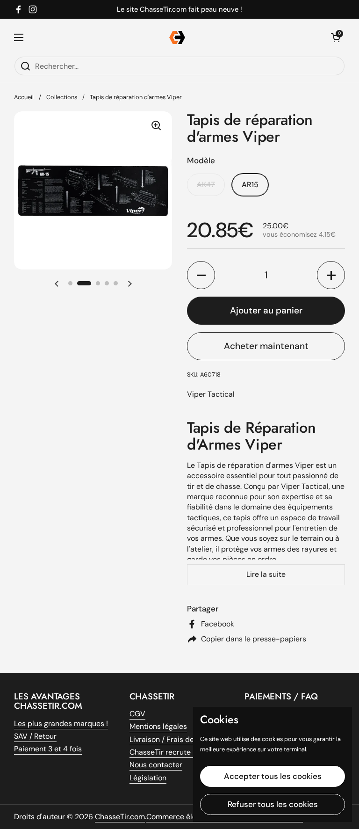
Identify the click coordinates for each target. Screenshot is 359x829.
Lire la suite (266, 574)
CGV (137, 714)
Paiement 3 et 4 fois (48, 749)
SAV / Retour (35, 736)
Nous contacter (155, 765)
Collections (61, 97)
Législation (147, 778)
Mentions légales (158, 726)
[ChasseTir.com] (177, 37)
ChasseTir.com (120, 817)
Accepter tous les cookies (273, 776)
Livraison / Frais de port (169, 739)
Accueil (24, 97)
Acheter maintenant (266, 346)
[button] (56, 283)
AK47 (206, 184)
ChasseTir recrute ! (161, 752)
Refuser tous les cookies (273, 804)
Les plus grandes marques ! (61, 723)
